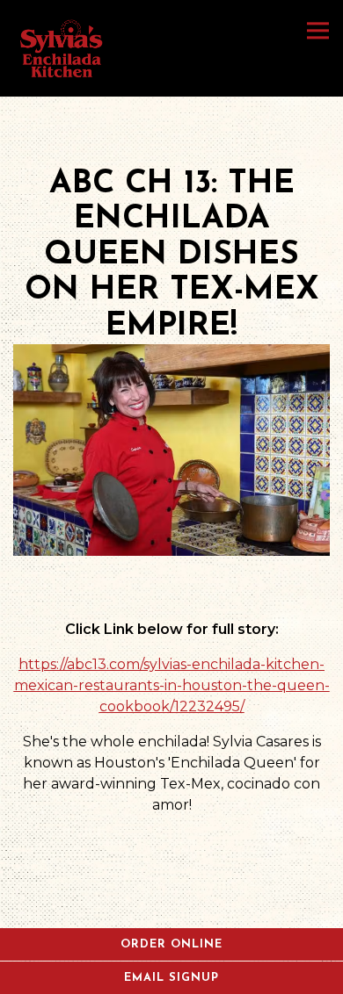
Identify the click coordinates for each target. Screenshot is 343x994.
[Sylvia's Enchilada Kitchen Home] (62, 48)
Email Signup (171, 977)
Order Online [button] (171, 944)
